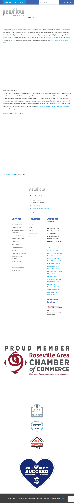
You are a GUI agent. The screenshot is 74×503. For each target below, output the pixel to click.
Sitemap (63, 498)
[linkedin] (36, 212)
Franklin (59, 261)
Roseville (57, 287)
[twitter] (33, 212)
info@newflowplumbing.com (40, 208)
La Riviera (54, 271)
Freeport (50, 263)
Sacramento (51, 289)
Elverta (56, 256)
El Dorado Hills (57, 253)
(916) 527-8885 (36, 205)
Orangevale (51, 279)
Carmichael (50, 250)
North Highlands (52, 276)
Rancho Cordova (52, 281)
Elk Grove (50, 256)
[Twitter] (64, 2)
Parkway (57, 279)
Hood (49, 271)
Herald (57, 268)
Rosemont (50, 287)
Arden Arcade (51, 248)
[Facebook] (61, 2)
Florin (53, 258)
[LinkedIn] (70, 2)
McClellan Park (54, 274)
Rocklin (53, 284)
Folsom (57, 258)
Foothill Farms (51, 261)
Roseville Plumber (10, 174)
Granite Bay (51, 268)
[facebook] (30, 212)
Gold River (55, 266)
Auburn (58, 248)
